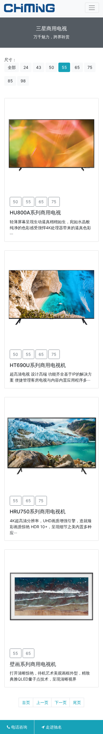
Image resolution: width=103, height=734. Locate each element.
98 (23, 80)
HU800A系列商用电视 (35, 213)
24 (25, 67)
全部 (12, 67)
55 (64, 67)
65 (77, 67)
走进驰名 (53, 727)
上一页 (42, 702)
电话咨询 (18, 727)
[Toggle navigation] (92, 8)
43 (38, 67)
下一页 (61, 702)
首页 (26, 702)
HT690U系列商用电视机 (38, 365)
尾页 (77, 702)
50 (51, 67)
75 (90, 67)
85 (10, 80)
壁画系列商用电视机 (33, 664)
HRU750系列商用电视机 (38, 511)
